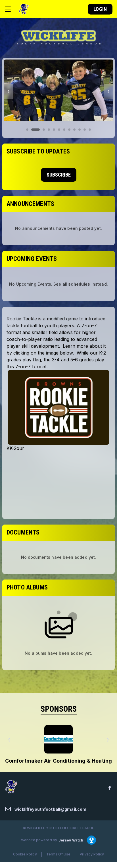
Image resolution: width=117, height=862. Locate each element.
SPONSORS (59, 709)
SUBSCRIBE (59, 175)
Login (100, 9)
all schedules (76, 284)
